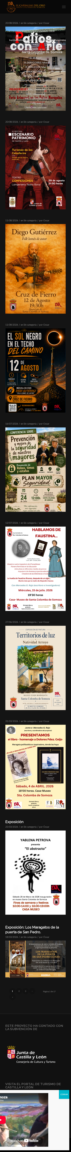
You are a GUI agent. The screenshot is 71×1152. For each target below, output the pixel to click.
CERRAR (64, 1094)
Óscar (46, 23)
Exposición (14, 822)
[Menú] (64, 7)
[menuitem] (64, 7)
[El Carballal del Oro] (29, 7)
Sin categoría (30, 23)
